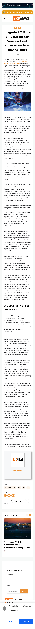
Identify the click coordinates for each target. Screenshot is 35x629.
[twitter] (16, 501)
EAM (19, 487)
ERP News (17, 470)
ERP (16, 27)
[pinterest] (20, 501)
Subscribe (25, 621)
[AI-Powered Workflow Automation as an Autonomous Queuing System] (17, 528)
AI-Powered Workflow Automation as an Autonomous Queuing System (17, 545)
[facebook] (11, 501)
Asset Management (10, 487)
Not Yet (10, 621)
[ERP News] (17, 18)
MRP (19, 27)
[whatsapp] (11, 505)
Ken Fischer (9, 551)
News (13, 495)
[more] (15, 505)
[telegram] (25, 501)
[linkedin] (29, 501)
